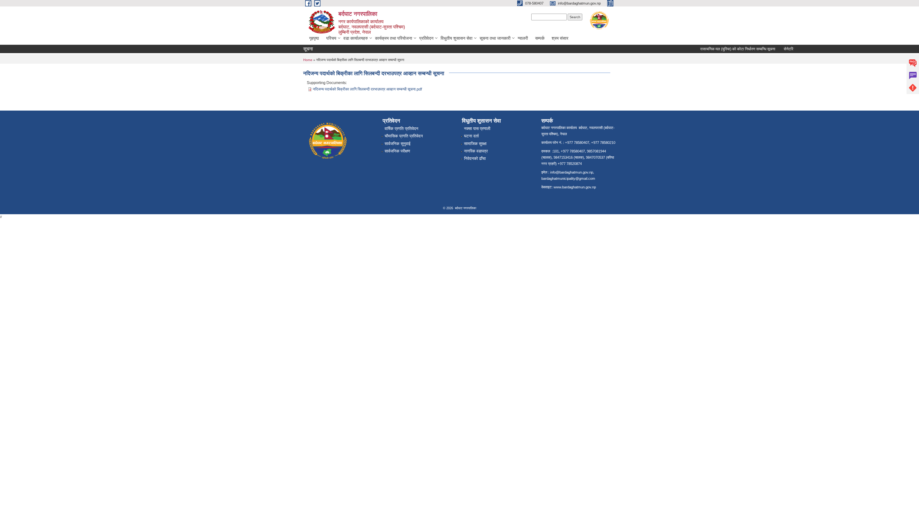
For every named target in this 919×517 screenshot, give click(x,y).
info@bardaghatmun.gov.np (571, 172)
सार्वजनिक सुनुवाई (397, 143)
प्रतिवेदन (426, 38)
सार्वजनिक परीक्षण (397, 151)
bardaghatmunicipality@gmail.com (568, 178)
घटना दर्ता (471, 136)
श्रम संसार (560, 38)
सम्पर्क (539, 38)
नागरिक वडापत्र (476, 151)
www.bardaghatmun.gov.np (575, 187)
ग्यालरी (523, 38)
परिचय (331, 38)
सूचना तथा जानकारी (495, 38)
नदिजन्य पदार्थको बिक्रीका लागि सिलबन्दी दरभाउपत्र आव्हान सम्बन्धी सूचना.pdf (367, 89)
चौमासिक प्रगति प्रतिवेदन (404, 136)
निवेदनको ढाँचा (475, 158)
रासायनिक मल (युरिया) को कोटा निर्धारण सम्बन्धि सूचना (730, 49)
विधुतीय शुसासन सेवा (456, 38)
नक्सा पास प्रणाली (477, 128)
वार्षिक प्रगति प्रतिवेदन (401, 128)
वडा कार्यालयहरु (355, 38)
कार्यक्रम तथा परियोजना (393, 38)
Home (307, 60)
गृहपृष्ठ (314, 38)
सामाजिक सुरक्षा (475, 143)
